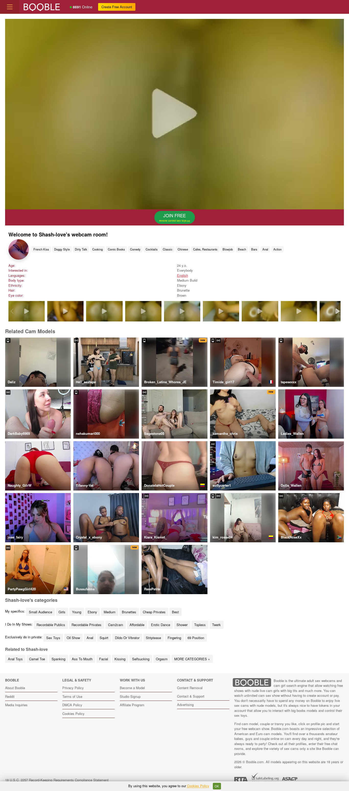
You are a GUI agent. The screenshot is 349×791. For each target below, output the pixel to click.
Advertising (185, 704)
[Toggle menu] (9, 7)
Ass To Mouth (82, 658)
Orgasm (162, 658)
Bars (254, 249)
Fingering (174, 637)
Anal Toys (15, 658)
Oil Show (73, 637)
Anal (265, 249)
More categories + (192, 658)
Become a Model (132, 687)
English (182, 275)
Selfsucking (140, 658)
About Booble (15, 687)
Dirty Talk (81, 249)
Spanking (58, 658)
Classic (167, 249)
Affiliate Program (132, 704)
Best (175, 611)
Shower (182, 624)
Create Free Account (116, 6)
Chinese (183, 249)
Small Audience (40, 611)
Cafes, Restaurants (205, 249)
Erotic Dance (160, 624)
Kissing (119, 658)
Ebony (92, 611)
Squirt (104, 637)
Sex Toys (53, 637)
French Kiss (41, 249)
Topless (200, 624)
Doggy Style (62, 249)
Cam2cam (115, 624)
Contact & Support (190, 696)
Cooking (97, 249)
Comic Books (116, 249)
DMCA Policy (72, 704)
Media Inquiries (16, 704)
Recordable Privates (86, 624)
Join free (173, 217)
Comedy (135, 249)
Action (277, 249)
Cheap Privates (154, 611)
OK (217, 786)
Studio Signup (130, 696)
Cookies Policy (73, 713)
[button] (337, 311)
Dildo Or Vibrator (127, 637)
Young (76, 611)
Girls (62, 611)
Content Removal (190, 687)
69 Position (196, 637)
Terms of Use (72, 696)
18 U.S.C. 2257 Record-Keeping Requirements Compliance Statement (57, 779)
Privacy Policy (73, 687)
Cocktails (152, 249)
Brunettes (129, 611)
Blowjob (228, 249)
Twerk (216, 624)
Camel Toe (37, 658)
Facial (103, 658)
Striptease (153, 637)
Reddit (10, 696)
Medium (109, 611)
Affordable (137, 624)
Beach (242, 249)
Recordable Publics (51, 624)
